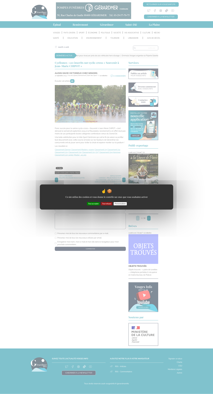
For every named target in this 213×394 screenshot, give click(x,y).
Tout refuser (106, 204)
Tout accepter (93, 204)
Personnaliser (120, 204)
